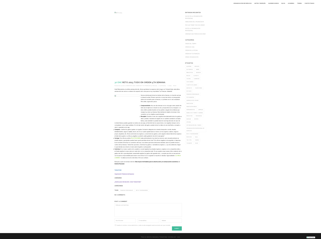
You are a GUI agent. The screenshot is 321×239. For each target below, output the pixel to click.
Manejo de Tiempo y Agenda (194, 112)
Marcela (155, 85)
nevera (196, 119)
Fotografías (190, 97)
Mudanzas (199, 115)
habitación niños (191, 106)
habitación (189, 103)
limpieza (200, 109)
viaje (196, 143)
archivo (197, 66)
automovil (189, 69)
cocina (188, 78)
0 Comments (162, 85)
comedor (196, 78)
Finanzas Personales (126, 190)
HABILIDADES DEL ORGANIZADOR (194, 21)
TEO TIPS (189, 140)
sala (196, 137)
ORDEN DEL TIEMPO (190, 43)
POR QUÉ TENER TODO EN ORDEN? (195, 25)
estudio (188, 91)
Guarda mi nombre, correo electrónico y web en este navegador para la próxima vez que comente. (143, 225)
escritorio (198, 88)
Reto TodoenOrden (142, 190)
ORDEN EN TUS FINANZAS (143, 85)
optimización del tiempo (193, 125)
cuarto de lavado (191, 84)
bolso (188, 75)
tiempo (197, 140)
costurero (189, 81)
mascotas (189, 115)
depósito (189, 88)
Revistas (189, 137)
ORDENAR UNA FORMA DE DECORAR (195, 34)
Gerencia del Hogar (192, 100)
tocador (189, 143)
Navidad (188, 119)
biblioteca (189, 72)
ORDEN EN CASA (130, 85)
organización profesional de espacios (195, 129)
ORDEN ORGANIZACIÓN (191, 57)
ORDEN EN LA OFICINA (191, 50)
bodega (198, 72)
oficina (188, 122)
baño (197, 69)
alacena (188, 66)
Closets (196, 75)
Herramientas (190, 109)
